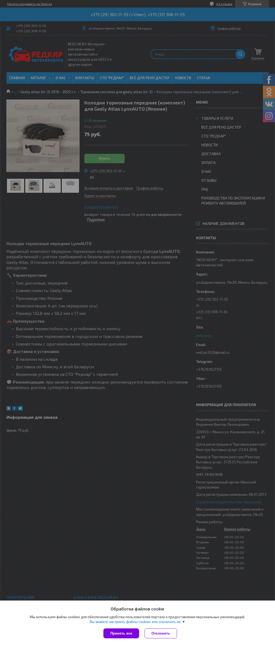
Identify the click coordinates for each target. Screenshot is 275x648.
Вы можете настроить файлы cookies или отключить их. (136, 622)
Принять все (121, 633)
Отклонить (160, 633)
